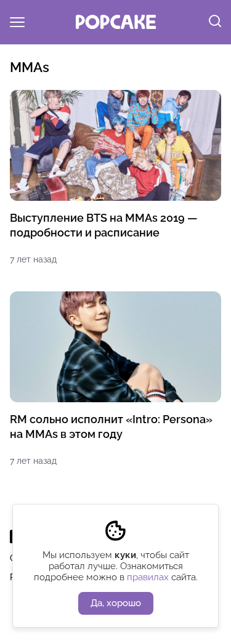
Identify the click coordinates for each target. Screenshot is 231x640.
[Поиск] (215, 22)
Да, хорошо (116, 603)
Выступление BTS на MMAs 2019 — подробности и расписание (104, 225)
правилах (148, 577)
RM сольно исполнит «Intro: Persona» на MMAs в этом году (111, 426)
